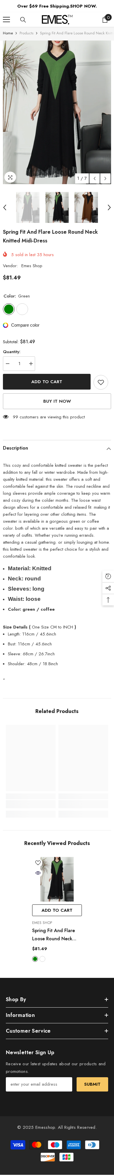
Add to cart (46, 381)
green (35, 959)
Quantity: (11, 351)
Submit (92, 1084)
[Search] (23, 19)
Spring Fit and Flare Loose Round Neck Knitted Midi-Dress (53, 935)
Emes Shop (31, 266)
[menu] (6, 19)
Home (8, 33)
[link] (31, 804)
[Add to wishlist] (101, 382)
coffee (42, 959)
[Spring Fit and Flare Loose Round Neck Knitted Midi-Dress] (57, 879)
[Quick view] (38, 873)
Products (26, 33)
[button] (94, 178)
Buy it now (57, 401)
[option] (57, 112)
